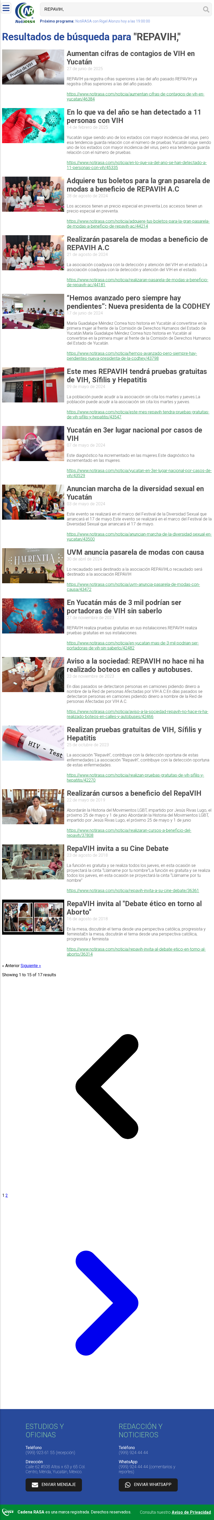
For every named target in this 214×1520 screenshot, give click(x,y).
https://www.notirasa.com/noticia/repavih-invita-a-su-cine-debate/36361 (133, 890)
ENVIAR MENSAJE (58, 1484)
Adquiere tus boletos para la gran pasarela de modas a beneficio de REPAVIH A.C (138, 185)
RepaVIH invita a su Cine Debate (118, 848)
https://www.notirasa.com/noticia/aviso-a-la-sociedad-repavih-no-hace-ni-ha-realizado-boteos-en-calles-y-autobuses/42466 (137, 714)
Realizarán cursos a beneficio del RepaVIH (134, 793)
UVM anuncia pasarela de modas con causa (135, 552)
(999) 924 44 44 (133, 1452)
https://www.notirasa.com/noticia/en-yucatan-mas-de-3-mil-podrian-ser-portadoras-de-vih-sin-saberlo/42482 (133, 645)
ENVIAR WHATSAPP (152, 1484)
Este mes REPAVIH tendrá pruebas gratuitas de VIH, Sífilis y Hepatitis (137, 375)
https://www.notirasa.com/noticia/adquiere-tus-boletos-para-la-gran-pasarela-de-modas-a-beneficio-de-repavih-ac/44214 (138, 224)
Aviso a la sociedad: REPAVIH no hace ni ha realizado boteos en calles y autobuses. (135, 665)
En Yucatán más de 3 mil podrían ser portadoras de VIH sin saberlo (124, 606)
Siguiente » (31, 965)
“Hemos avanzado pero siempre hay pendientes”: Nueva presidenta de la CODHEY (138, 302)
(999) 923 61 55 (40, 1452)
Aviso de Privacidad (191, 1512)
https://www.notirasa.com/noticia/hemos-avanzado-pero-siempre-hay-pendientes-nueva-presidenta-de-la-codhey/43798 (132, 356)
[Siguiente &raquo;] (107, 1406)
